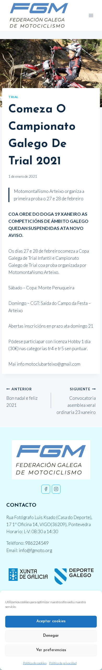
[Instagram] (56, 489)
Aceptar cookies (51, 621)
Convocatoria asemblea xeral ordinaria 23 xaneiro (76, 401)
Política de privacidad (63, 663)
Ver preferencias (51, 650)
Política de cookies (35, 663)
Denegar (51, 636)
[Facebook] (45, 489)
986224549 (37, 543)
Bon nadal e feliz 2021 (22, 397)
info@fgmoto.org (35, 550)
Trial (13, 97)
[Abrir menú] (91, 15)
